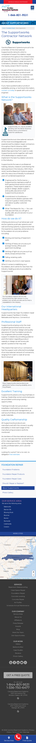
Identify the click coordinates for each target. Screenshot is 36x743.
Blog (18, 629)
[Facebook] (14, 662)
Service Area (18, 614)
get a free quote (18, 675)
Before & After (18, 647)
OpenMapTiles (17, 578)
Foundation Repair (12, 465)
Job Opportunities (18, 635)
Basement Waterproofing (18, 587)
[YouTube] (21, 662)
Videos (18, 644)
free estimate (15, 454)
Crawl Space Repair (18, 590)
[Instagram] (25, 662)
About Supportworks (10, 488)
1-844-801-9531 (18, 14)
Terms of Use (17, 732)
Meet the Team (18, 632)
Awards (18, 626)
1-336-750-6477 (18, 687)
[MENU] (32, 7)
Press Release (18, 623)
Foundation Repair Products (13, 474)
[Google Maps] (10, 662)
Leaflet (10, 578)
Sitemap (26, 732)
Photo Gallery (7, 492)
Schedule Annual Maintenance (18, 2)
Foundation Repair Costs (11, 479)
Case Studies (18, 650)
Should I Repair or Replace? (13, 483)
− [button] (33, 575)
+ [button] (33, 572)
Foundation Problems (10, 470)
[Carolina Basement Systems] (9, 8)
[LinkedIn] (18, 662)
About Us (18, 617)
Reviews (18, 653)
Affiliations (18, 620)
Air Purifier (18, 602)
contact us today (7, 90)
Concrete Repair (18, 599)
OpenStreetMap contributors (29, 578)
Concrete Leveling (18, 596)
